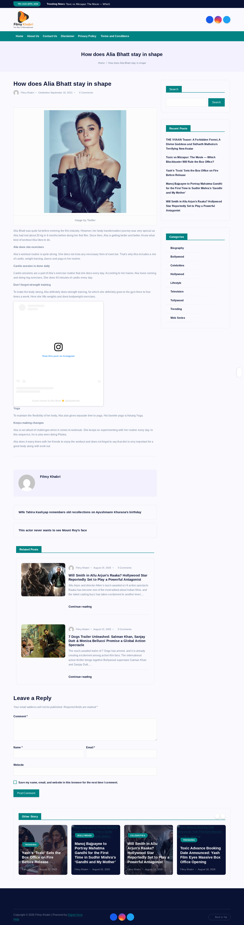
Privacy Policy (87, 36)
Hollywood (177, 274)
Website (18, 764)
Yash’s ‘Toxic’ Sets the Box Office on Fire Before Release (41, 857)
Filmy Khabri (27, 92)
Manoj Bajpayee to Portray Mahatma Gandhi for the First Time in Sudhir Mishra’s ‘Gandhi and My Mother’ (194, 188)
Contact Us (50, 36)
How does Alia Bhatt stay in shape (127, 62)
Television (177, 291)
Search (173, 89)
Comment (20, 716)
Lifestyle (175, 283)
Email (90, 747)
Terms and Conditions (115, 36)
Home (19, 36)
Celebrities (44, 92)
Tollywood (177, 300)
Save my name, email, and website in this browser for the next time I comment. (68, 782)
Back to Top (221, 917)
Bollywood (177, 256)
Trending (176, 309)
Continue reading (81, 606)
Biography (177, 248)
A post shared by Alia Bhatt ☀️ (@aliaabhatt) (56, 400)
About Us (33, 36)
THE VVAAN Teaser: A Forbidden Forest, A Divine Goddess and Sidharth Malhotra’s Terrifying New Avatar (193, 144)
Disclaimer (68, 36)
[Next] (222, 816)
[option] (43, 850)
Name (18, 747)
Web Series (177, 317)
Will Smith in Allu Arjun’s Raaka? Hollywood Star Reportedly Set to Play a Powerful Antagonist (194, 206)
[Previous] (217, 816)
